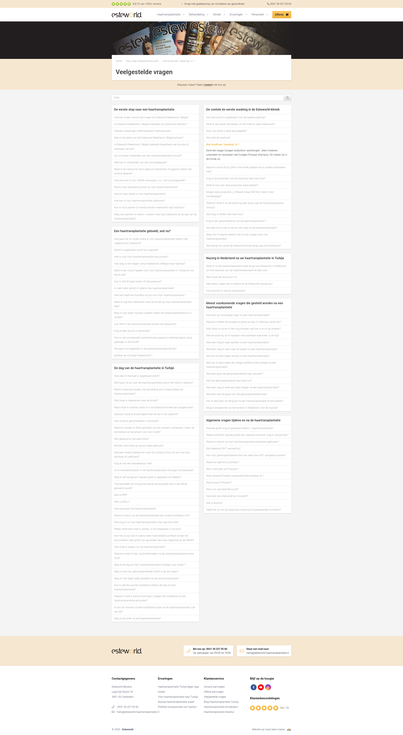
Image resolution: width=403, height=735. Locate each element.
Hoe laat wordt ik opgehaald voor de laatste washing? (236, 117)
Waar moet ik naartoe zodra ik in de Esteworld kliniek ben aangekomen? (153, 407)
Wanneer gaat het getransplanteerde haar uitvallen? (234, 373)
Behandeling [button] (196, 14)
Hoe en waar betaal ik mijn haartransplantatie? (140, 193)
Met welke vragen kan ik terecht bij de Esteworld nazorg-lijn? (239, 283)
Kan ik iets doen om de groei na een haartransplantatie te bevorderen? (244, 400)
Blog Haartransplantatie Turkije (221, 701)
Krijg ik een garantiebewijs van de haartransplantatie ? (236, 220)
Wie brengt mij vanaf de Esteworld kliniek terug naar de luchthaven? (243, 245)
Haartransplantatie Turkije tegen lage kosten (178, 689)
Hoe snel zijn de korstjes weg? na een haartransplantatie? (238, 315)
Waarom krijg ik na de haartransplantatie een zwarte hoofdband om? (152, 515)
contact (208, 84)
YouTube (261, 687)
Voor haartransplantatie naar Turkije (178, 696)
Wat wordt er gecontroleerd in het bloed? (136, 420)
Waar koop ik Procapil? (219, 482)
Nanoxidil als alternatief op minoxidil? (227, 496)
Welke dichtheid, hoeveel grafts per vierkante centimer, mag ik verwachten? (247, 434)
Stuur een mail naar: (267, 650)
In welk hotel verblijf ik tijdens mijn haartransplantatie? (144, 288)
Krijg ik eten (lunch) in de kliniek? (132, 330)
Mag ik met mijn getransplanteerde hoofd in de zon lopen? (146, 571)
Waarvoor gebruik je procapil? (222, 462)
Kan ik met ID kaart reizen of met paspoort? (138, 281)
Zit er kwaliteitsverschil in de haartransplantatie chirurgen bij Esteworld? (153, 470)
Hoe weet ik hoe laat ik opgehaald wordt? (136, 375)
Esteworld (133, 14)
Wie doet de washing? (218, 137)
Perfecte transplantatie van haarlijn (177, 706)
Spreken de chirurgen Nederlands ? (133, 355)
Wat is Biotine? (214, 502)
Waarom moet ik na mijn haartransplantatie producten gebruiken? (242, 441)
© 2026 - (122, 729)
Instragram (268, 687)
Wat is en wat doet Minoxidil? (222, 489)
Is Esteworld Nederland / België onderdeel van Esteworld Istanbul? (150, 124)
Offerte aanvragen (214, 691)
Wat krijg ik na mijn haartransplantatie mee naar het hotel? (146, 522)
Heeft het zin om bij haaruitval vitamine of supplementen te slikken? (243, 509)
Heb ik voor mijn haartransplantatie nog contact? (141, 256)
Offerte (279, 14)
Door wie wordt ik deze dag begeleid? (226, 130)
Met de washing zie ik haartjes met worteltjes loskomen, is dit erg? (242, 335)
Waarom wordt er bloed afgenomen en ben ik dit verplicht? (146, 414)
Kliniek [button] (217, 14)
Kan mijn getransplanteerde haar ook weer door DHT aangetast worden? (246, 455)
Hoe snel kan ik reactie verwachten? (226, 290)
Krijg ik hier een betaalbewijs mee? (133, 463)
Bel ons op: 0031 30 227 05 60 (212, 650)
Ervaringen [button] (236, 14)
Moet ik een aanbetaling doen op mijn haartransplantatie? (146, 187)
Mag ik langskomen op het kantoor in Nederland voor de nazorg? (242, 407)
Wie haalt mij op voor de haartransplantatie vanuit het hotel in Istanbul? (153, 382)
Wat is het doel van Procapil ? (222, 468)
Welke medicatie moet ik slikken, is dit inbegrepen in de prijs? (147, 528)
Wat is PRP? (121, 494)
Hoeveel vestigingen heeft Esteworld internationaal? (142, 130)
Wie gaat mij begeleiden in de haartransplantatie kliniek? (145, 348)
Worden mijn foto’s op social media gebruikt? (139, 445)
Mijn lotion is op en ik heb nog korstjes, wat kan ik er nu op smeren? (243, 328)
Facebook (254, 687)
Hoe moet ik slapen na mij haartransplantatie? (139, 546)
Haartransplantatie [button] (168, 14)
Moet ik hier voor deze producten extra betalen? (232, 185)
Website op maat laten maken (268, 729)
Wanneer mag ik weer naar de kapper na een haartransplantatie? (241, 349)
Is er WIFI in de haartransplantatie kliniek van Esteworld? (145, 324)
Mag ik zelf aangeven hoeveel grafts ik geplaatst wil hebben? (147, 477)
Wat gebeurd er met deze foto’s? (131, 438)
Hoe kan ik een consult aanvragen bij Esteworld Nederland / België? (151, 117)
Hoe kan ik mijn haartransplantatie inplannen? (139, 200)
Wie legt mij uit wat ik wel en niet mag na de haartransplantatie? (241, 227)
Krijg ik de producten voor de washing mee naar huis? (235, 178)
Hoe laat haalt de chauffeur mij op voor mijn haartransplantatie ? (150, 295)
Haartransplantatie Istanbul (219, 711)
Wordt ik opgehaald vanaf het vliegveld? (136, 249)
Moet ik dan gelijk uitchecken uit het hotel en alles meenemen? (240, 124)
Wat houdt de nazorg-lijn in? (221, 277)
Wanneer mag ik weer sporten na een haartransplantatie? (237, 342)
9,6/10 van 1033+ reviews (147, 3)
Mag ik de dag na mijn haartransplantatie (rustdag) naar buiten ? (150, 564)
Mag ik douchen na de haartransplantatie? (137, 618)
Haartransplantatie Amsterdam (221, 706)
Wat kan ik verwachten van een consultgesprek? (140, 162)
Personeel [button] (258, 14)
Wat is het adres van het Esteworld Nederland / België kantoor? (148, 137)
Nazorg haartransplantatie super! (176, 701)
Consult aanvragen (214, 686)
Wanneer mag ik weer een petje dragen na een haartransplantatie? (242, 387)
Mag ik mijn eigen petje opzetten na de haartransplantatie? (146, 578)
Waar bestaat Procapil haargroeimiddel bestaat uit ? (235, 475)
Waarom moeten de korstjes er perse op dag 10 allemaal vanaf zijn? (243, 321)
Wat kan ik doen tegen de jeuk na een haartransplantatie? (238, 355)
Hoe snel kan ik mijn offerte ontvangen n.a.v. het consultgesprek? (150, 180)
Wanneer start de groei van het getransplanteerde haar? (236, 394)
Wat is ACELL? (122, 501)
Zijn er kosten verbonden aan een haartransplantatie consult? (148, 155)
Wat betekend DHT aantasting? (223, 448)
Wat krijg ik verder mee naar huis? (224, 214)
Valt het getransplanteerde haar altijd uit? (229, 380)
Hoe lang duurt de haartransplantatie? (135, 508)
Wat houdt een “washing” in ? (222, 144)
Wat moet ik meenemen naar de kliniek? (136, 400)
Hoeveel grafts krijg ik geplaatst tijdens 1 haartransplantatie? (239, 428)
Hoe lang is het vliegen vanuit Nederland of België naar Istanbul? (149, 263)
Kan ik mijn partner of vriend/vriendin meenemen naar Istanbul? (149, 207)
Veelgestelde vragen (215, 696)
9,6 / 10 (284, 707)
